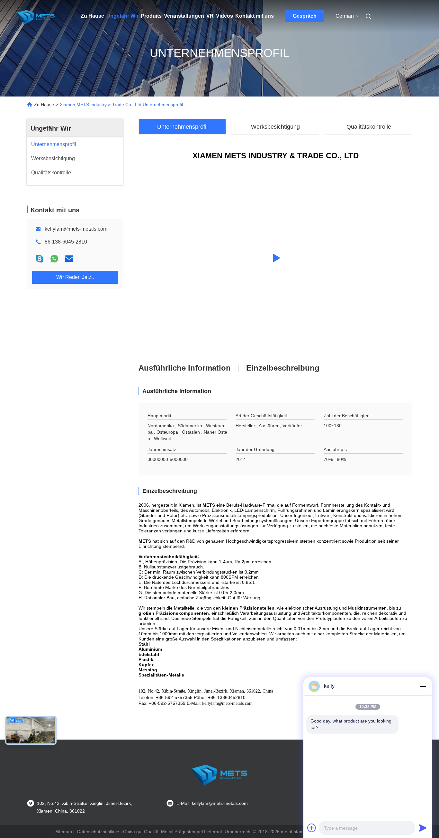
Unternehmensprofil (182, 127)
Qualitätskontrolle (368, 127)
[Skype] (39, 258)
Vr (210, 16)
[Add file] (311, 828)
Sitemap (63, 831)
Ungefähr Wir (122, 16)
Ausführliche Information (185, 368)
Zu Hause (92, 16)
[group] (275, 258)
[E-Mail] (69, 258)
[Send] (423, 828)
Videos (224, 16)
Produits (151, 16)
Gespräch (305, 16)
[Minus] (423, 686)
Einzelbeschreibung (282, 368)
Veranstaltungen (184, 16)
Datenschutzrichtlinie (98, 831)
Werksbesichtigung (275, 127)
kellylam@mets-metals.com (76, 229)
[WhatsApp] (54, 258)
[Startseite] (35, 16)
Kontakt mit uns (254, 16)
